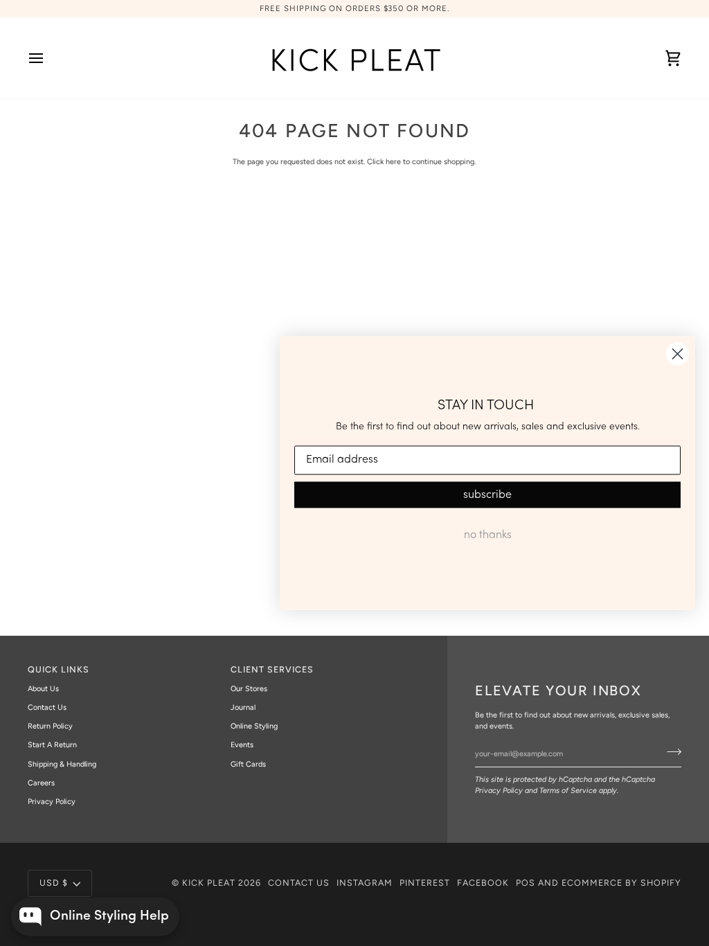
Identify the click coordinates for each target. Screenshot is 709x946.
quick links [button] (58, 669)
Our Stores (249, 688)
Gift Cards (248, 764)
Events (242, 744)
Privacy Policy (499, 790)
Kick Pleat (208, 882)
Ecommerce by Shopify (621, 882)
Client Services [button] (272, 669)
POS (525, 882)
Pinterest (425, 882)
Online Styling (254, 726)
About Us (43, 688)
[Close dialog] (677, 354)
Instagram (364, 882)
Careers (41, 782)
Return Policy (50, 726)
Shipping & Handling (62, 764)
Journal (243, 707)
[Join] (669, 752)
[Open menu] (48, 58)
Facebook (483, 882)
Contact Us (47, 707)
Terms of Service (568, 790)
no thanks (488, 534)
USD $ (53, 882)
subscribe (487, 494)
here (393, 161)
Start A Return (52, 744)
